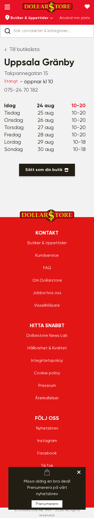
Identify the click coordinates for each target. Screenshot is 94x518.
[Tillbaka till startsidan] (47, 8)
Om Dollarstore (47, 281)
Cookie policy (47, 373)
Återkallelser (47, 398)
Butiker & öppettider (47, 243)
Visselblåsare (47, 306)
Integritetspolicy (47, 361)
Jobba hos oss (47, 293)
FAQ (47, 268)
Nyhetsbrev (47, 428)
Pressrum (47, 386)
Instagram (47, 441)
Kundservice (47, 256)
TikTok (47, 466)
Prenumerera (47, 504)
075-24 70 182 (21, 90)
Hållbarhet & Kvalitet (47, 348)
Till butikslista (24, 49)
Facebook (47, 453)
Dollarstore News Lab (47, 336)
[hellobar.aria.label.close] (78, 472)
